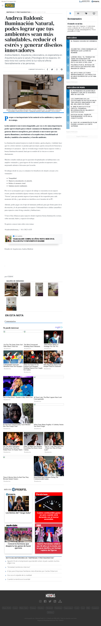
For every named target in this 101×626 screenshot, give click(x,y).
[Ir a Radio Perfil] (85, 1)
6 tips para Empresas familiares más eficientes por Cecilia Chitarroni (32, 571)
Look (77, 608)
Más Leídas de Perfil (76, 87)
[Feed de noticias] (55, 601)
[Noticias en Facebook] (45, 601)
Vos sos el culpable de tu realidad (19, 575)
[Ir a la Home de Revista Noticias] (10, 5)
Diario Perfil (6, 608)
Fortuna (33, 608)
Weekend (49, 608)
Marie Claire (24, 608)
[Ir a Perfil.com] (95, 1)
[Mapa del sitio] (60, 601)
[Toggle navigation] (3, 5)
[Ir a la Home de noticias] (50, 595)
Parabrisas (58, 608)
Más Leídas (72, 38)
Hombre (40, 608)
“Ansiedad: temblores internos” (18, 567)
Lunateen (95, 608)
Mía (88, 608)
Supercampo (68, 608)
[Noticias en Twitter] (50, 601)
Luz (83, 608)
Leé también (18, 236)
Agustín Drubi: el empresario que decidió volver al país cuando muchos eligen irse (33, 562)
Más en (7, 489)
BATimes (50, 612)
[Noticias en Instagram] (40, 601)
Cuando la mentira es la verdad (18, 579)
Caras (15, 608)
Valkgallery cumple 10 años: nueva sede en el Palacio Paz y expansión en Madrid (34, 240)
